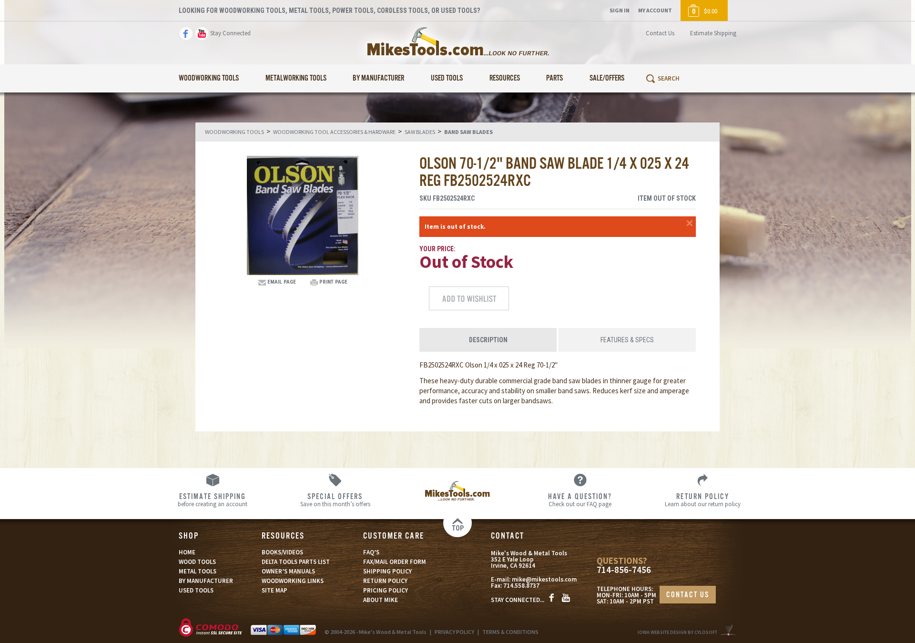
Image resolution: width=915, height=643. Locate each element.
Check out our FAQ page (580, 499)
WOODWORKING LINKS (293, 581)
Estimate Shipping (713, 33)
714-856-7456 (624, 569)
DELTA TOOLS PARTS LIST (296, 562)
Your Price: (437, 249)
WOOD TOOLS (197, 562)
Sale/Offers (607, 78)
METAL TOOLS (197, 571)
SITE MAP (274, 590)
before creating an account (212, 499)
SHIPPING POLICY (387, 571)
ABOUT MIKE (380, 600)
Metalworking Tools (295, 78)
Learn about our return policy (703, 499)
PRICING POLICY (385, 590)
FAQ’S (371, 552)
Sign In (620, 10)
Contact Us (660, 33)
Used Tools (447, 78)
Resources (504, 78)
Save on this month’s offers (335, 499)
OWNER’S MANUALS (288, 571)
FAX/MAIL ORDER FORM (394, 562)
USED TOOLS (196, 590)
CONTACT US (687, 595)
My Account (655, 10)
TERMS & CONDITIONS (510, 632)
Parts (554, 78)
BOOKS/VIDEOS (282, 552)
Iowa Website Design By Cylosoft (677, 632)
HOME (187, 552)
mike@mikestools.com (544, 579)
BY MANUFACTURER (206, 581)
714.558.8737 (521, 585)
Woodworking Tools (209, 78)
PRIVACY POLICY (454, 632)
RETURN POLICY (385, 581)
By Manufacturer (378, 78)
